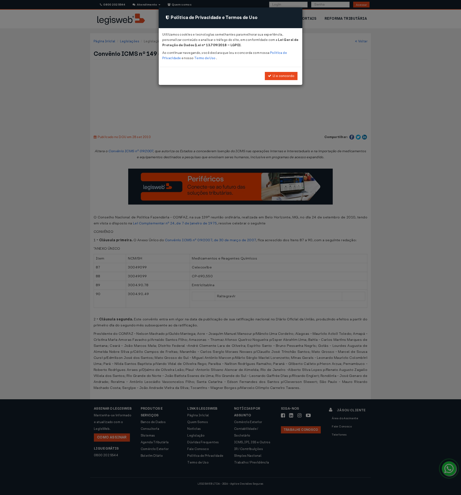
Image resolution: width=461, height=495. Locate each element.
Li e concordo (282, 76)
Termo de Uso (205, 58)
